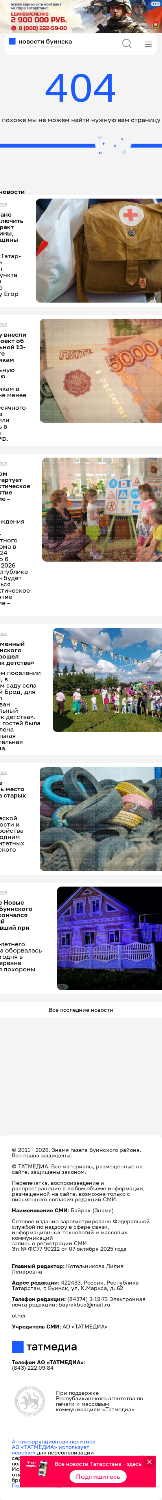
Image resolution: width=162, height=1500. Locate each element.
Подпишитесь (98, 1476)
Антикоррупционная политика (54, 1441)
